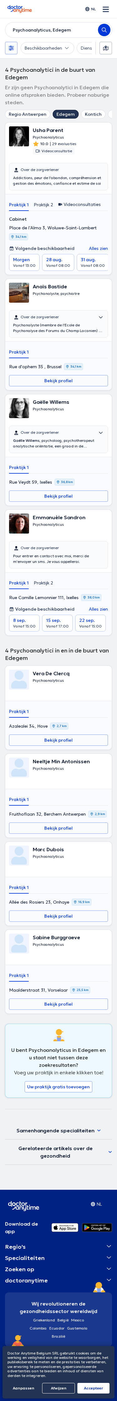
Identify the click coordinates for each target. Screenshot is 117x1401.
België (63, 1320)
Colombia (38, 1328)
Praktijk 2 (43, 204)
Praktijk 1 (19, 204)
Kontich (93, 114)
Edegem (65, 114)
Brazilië (58, 1336)
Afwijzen (58, 1388)
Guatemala (77, 1328)
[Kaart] (106, 48)
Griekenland (44, 1320)
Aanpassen (23, 1388)
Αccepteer (93, 1388)
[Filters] (11, 48)
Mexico (77, 1320)
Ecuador (57, 1328)
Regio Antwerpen (27, 114)
